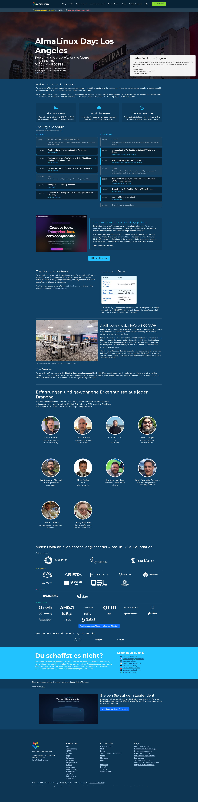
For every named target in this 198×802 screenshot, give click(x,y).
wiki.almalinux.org (130, 672)
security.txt (70, 767)
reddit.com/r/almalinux (132, 663)
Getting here (40, 73)
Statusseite (70, 771)
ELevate (69, 765)
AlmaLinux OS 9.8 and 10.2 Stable (44, 10)
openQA (69, 774)
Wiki (70, 4)
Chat (102, 749)
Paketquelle (70, 758)
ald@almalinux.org (73, 286)
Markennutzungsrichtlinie (144, 756)
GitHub (69, 753)
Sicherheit (70, 778)
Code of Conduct (82, 682)
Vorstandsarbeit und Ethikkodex (147, 762)
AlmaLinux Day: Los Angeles (107, 284)
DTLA (43, 687)
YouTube (103, 769)
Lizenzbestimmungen (142, 753)
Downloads (70, 760)
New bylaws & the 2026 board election (78, 10)
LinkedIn (103, 767)
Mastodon (104, 758)
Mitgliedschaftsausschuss (144, 765)
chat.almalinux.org (59, 288)
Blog (64, 4)
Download (159, 4)
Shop (124, 4)
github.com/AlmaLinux (131, 670)
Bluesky (103, 760)
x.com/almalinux (129, 661)
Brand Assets (139, 758)
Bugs (68, 756)
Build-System (71, 776)
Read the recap (100, 258)
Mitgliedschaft (71, 762)
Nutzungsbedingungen (143, 751)
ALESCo (69, 751)
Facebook (104, 765)
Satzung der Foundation (143, 760)
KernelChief (124, 237)
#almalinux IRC (106, 771)
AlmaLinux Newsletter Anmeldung (115, 709)
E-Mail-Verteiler (72, 769)
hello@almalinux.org (40, 760)
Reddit (102, 756)
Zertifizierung (71, 749)
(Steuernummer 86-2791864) (97, 783)
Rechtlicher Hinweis (142, 746)
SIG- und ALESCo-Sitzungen (110, 753)
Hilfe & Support (135, 4)
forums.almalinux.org (131, 668)
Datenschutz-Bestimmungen (145, 749)
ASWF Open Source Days (108, 292)
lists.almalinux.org (130, 665)
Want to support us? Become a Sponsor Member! (99, 626)
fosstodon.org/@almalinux (133, 659)
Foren (102, 751)
